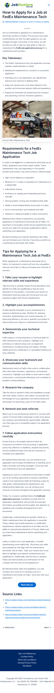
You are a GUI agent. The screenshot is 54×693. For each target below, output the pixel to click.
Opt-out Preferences (27, 653)
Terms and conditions (27, 660)
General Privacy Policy (27, 663)
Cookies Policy (27, 656)
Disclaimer (27, 666)
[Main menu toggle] (48, 5)
